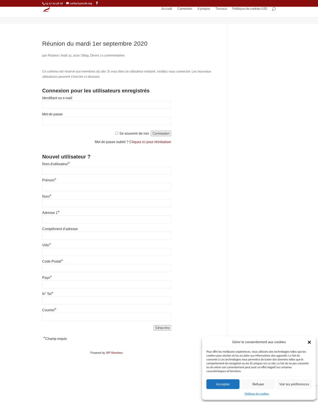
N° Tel (47, 294)
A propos (204, 8)
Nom (46, 196)
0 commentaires (113, 55)
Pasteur (53, 55)
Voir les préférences (294, 384)
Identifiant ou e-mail (57, 98)
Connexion (184, 8)
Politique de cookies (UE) (249, 8)
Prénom (49, 180)
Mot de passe (52, 114)
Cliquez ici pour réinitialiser (150, 142)
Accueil (166, 8)
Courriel (49, 310)
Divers (94, 55)
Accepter (223, 384)
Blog (85, 55)
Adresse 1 (51, 213)
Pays (47, 277)
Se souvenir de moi (134, 133)
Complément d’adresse (60, 229)
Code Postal (52, 261)
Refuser (258, 384)
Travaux (221, 8)
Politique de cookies (257, 393)
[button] (309, 342)
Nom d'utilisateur (56, 164)
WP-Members (114, 352)
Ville (46, 245)
